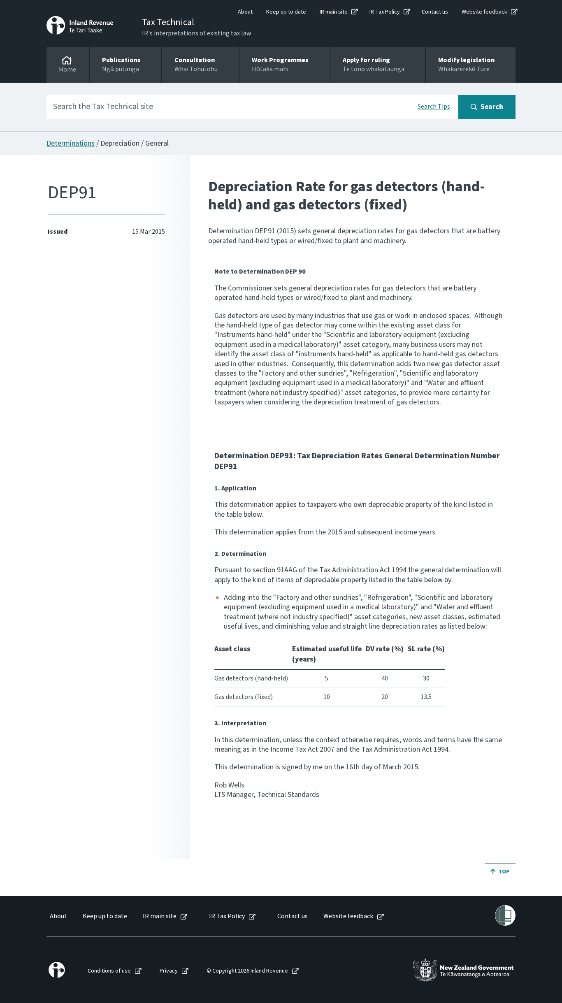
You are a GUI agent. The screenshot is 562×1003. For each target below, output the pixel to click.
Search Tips (434, 106)
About (245, 12)
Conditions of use (109, 971)
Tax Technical (168, 22)
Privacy (169, 971)
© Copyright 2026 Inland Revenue (247, 971)
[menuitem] (58, 916)
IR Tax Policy (384, 12)
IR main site (334, 12)
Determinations (70, 143)
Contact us (435, 12)
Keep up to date (286, 12)
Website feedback (484, 12)
